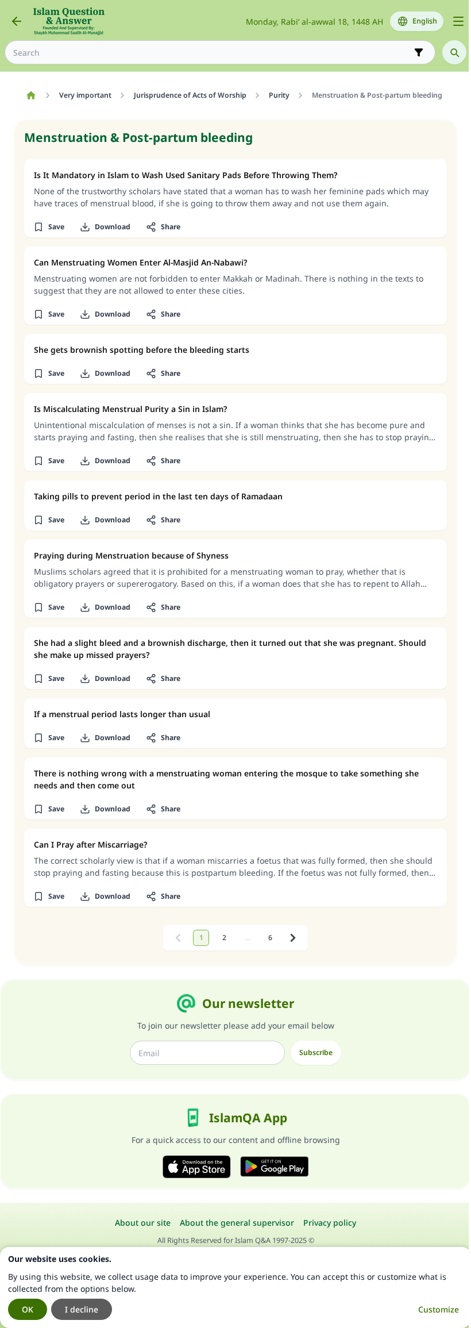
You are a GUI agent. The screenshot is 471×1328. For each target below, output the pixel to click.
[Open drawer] (458, 21)
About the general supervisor (237, 1222)
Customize (438, 1309)
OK (27, 1309)
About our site (143, 1222)
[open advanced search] (419, 52)
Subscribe (316, 1052)
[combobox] (212, 53)
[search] (454, 52)
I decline (81, 1309)
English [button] (424, 21)
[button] (48, 227)
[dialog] (235, 1287)
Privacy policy (329, 1222)
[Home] (30, 95)
